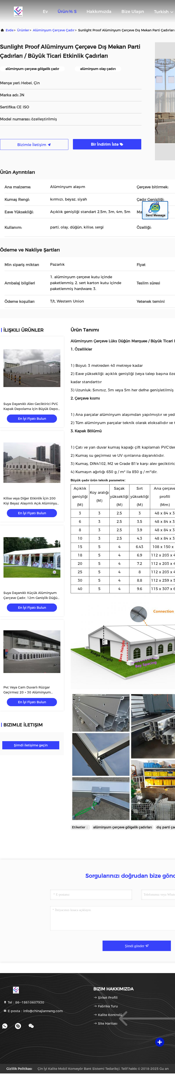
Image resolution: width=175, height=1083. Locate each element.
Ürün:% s (67, 11)
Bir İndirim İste (105, 144)
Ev (45, 11)
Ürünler (23, 30)
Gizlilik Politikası (19, 1069)
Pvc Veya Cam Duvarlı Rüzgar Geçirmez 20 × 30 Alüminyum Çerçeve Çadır (27, 692)
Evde (9, 30)
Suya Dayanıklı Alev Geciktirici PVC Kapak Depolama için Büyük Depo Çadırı (30, 409)
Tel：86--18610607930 (25, 1002)
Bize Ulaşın (132, 11)
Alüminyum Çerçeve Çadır (54, 30)
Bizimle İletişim (32, 145)
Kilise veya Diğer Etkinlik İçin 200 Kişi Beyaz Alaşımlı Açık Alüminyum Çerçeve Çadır (31, 503)
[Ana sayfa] (18, 11)
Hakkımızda (99, 11)
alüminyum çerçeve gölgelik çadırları (122, 827)
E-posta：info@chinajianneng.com (35, 1011)
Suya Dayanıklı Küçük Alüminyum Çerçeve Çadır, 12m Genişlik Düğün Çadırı (31, 598)
